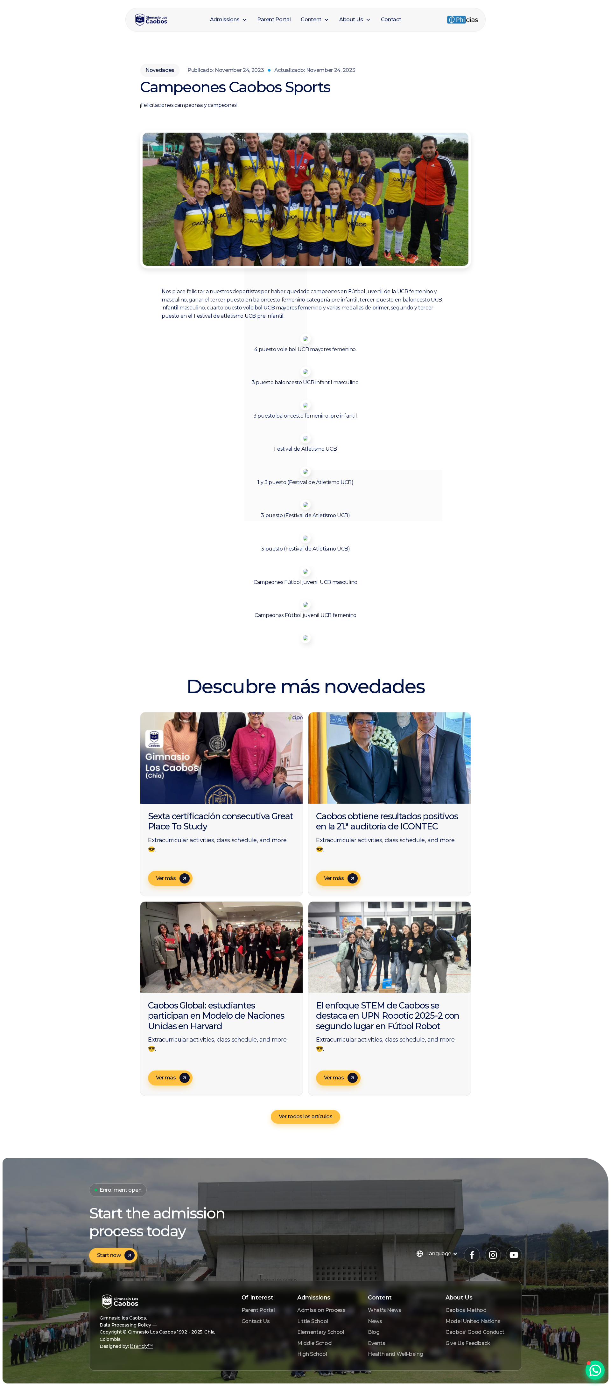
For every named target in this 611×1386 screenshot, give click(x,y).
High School (312, 1354)
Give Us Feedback (468, 1343)
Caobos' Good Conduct (475, 1332)
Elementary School (320, 1332)
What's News (384, 1310)
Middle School (315, 1343)
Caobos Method (466, 1310)
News (375, 1321)
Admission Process (321, 1310)
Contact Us (256, 1321)
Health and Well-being (395, 1354)
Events (376, 1343)
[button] (228, 19)
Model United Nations (473, 1321)
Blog (374, 1332)
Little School (312, 1321)
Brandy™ (141, 1346)
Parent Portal (258, 1310)
